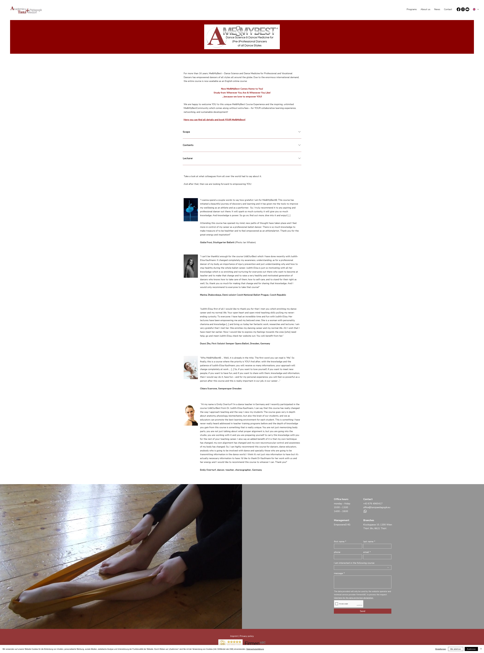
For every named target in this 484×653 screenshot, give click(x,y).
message (338, 573)
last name (368, 541)
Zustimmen (471, 649)
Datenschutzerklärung (255, 649)
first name (339, 541)
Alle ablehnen (455, 649)
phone (337, 552)
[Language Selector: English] (475, 9)
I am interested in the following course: (354, 563)
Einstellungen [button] (440, 649)
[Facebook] (458, 9)
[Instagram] (463, 9)
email (366, 552)
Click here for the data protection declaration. (353, 598)
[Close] (480, 649)
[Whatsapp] (365, 511)
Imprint (234, 636)
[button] (412, 9)
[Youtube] (467, 9)
